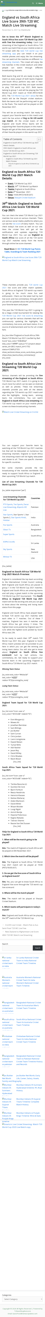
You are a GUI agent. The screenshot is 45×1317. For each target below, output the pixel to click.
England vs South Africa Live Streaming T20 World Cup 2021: (20, 154)
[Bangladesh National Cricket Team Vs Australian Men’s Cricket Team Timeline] (8, 1009)
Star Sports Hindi (18, 517)
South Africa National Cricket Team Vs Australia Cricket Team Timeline (28, 1022)
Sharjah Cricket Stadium (25, 197)
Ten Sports (18, 504)
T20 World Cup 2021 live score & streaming (22, 315)
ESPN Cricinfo (9, 541)
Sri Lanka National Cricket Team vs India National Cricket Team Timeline (27, 960)
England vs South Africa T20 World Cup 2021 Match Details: (21, 144)
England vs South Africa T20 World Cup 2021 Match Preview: (21, 160)
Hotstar (6, 520)
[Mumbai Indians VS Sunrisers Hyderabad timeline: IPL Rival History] (8, 1090)
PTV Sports (8, 504)
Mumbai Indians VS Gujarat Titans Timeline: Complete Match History (28, 1102)
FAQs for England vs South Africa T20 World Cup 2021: (23, 165)
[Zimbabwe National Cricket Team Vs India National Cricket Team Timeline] (8, 1045)
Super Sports (8, 534)
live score (17, 223)
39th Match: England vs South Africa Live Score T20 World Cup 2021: (19, 149)
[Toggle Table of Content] (37, 139)
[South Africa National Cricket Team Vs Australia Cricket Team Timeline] (8, 1026)
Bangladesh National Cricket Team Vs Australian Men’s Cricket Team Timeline (28, 1005)
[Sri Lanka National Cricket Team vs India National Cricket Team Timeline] (8, 966)
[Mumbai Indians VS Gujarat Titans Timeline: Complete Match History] (8, 1105)
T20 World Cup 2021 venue (23, 95)
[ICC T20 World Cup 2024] (10, 3)
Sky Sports (7, 549)
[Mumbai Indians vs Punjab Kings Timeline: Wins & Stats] (8, 1117)
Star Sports (8, 514)
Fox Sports (7, 525)
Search (5, 944)
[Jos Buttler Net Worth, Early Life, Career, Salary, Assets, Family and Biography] (8, 1077)
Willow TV (7, 556)
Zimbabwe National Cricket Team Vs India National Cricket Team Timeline (28, 1039)
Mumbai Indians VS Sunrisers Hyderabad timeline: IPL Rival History (29, 1088)
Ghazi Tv (7, 529)
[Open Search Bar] (33, 3)
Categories (6, 1295)
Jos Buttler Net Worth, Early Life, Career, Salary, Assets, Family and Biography (21, 1078)
